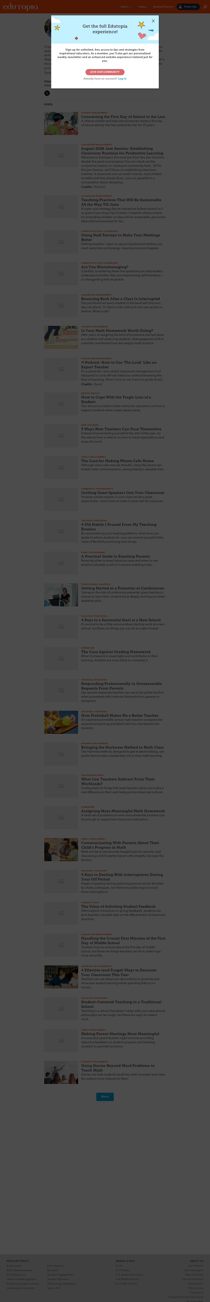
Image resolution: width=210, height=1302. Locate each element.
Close (153, 21)
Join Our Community (105, 72)
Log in (122, 78)
